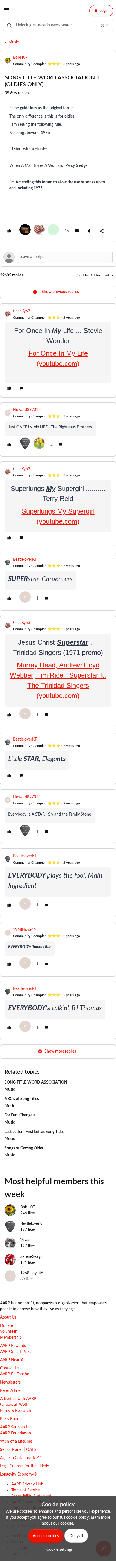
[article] (58, 350)
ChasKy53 (21, 311)
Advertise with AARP (18, 1399)
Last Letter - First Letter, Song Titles (34, 1132)
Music (13, 42)
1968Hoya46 (24, 930)
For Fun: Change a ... (22, 1115)
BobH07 (20, 58)
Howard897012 (27, 410)
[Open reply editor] (58, 257)
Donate (6, 1326)
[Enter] (9, 25)
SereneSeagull (32, 1257)
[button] (6, 12)
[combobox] (58, 25)
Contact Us (9, 1368)
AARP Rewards (13, 1346)
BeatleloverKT (25, 559)
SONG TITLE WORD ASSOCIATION (36, 1082)
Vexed (25, 1240)
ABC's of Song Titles (22, 1099)
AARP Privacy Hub (27, 1484)
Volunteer (8, 1332)
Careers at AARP (14, 1405)
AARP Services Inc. (16, 1427)
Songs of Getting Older (24, 1148)
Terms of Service (25, 1490)
